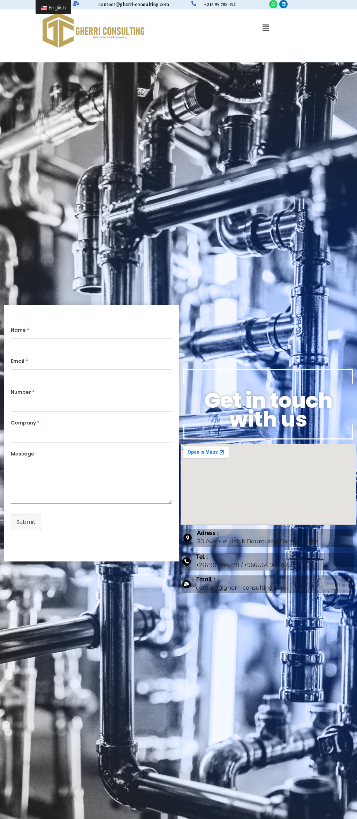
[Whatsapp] (273, 4)
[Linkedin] (283, 4)
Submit (26, 522)
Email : (205, 579)
